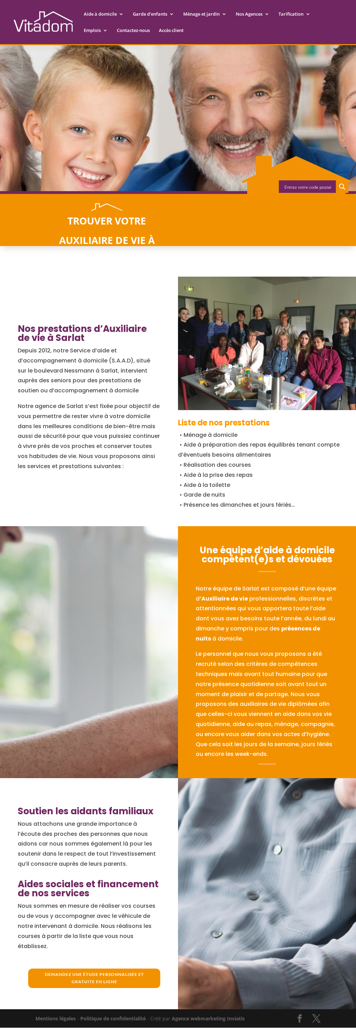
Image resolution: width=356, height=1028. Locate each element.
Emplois (92, 30)
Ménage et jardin (201, 14)
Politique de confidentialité (113, 1018)
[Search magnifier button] (342, 186)
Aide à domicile (100, 14)
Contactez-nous (133, 30)
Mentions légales (55, 1018)
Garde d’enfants (150, 14)
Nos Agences (249, 14)
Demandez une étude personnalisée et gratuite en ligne (94, 978)
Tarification (291, 14)
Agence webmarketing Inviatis (208, 1018)
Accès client (171, 30)
